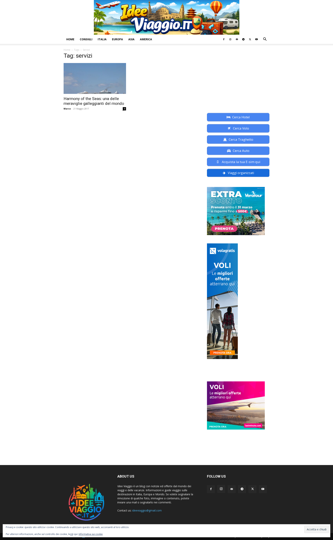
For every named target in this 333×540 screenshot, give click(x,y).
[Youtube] (256, 39)
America (146, 39)
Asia (131, 39)
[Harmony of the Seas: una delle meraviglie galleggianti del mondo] (95, 78)
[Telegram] (243, 39)
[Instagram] (230, 39)
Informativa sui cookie (91, 534)
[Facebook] (224, 39)
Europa (117, 39)
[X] (250, 39)
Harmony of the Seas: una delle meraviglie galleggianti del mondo (94, 101)
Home (70, 39)
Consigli (86, 39)
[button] (264, 39)
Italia (102, 39)
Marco (67, 108)
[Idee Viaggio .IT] (166, 17)
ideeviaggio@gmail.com (147, 510)
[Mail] (237, 39)
